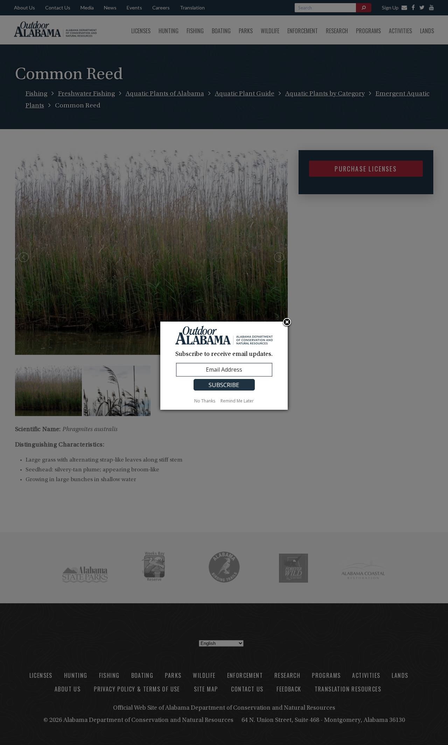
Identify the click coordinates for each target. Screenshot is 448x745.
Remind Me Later (237, 401)
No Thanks (204, 401)
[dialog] (224, 366)
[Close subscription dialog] (287, 322)
